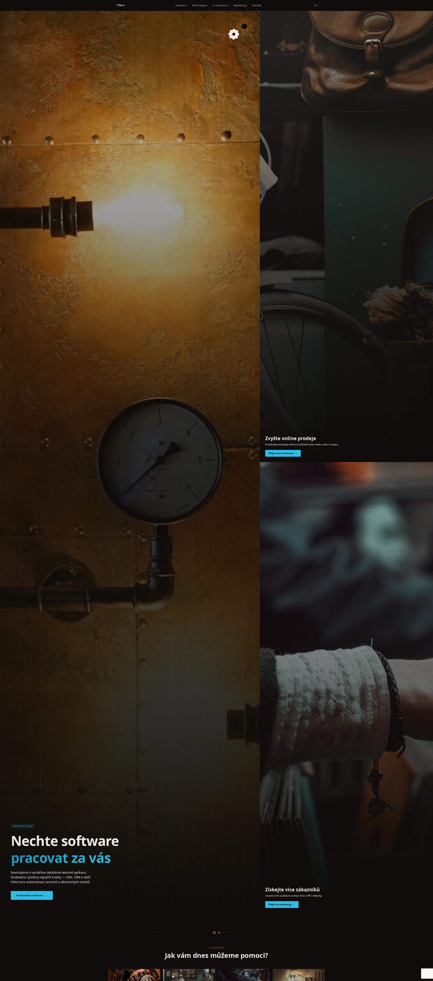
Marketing (241, 5)
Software (181, 5)
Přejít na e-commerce (283, 453)
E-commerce (221, 5)
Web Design (200, 5)
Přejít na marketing (282, 904)
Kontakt (256, 5)
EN (314, 5)
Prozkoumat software (31, 895)
